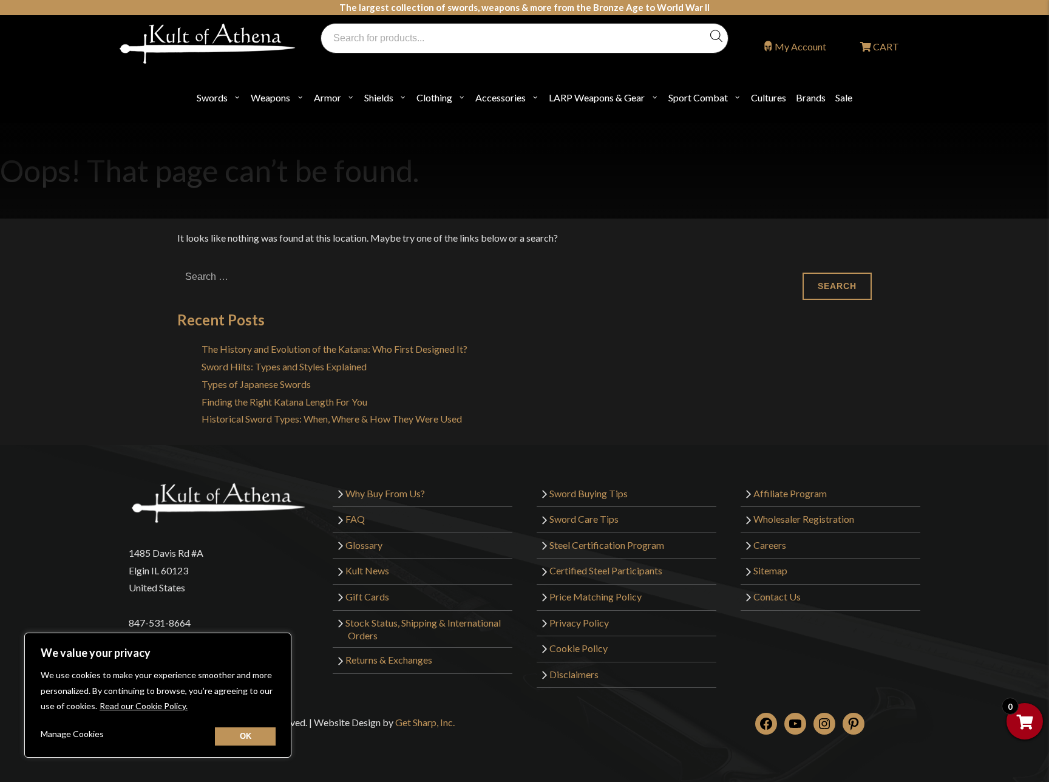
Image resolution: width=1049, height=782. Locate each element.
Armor (327, 97)
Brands (811, 97)
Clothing (434, 97)
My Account (800, 46)
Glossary (363, 545)
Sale (843, 97)
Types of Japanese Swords (256, 384)
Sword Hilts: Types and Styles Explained (284, 366)
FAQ (355, 519)
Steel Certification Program (606, 545)
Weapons (270, 97)
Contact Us (777, 596)
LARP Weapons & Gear (597, 97)
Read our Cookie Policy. (144, 706)
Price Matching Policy (595, 596)
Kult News (367, 570)
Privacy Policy (579, 622)
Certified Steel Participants (605, 570)
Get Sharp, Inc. (425, 722)
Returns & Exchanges (388, 659)
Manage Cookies (72, 734)
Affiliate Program (790, 493)
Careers (769, 545)
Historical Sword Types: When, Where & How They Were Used (332, 418)
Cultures (768, 97)
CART (885, 46)
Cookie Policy (578, 648)
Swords (212, 97)
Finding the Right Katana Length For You (284, 401)
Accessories (500, 97)
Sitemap (770, 570)
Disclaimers (574, 674)
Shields (378, 97)
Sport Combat (698, 97)
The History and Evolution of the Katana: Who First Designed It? (334, 349)
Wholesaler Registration (803, 519)
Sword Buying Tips (588, 493)
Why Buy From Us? (385, 493)
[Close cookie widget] (245, 736)
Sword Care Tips (584, 519)
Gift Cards (367, 596)
